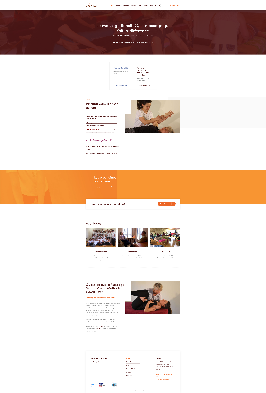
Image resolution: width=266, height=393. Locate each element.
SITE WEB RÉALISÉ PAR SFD (142, 390)
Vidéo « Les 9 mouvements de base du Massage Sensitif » (102, 147)
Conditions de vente (122, 390)
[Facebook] (159, 6)
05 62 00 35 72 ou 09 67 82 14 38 (165, 375)
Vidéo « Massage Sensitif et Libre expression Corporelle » (102, 153)
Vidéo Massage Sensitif (99, 140)
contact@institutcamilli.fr (165, 379)
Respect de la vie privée (132, 390)
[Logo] (91, 5)
